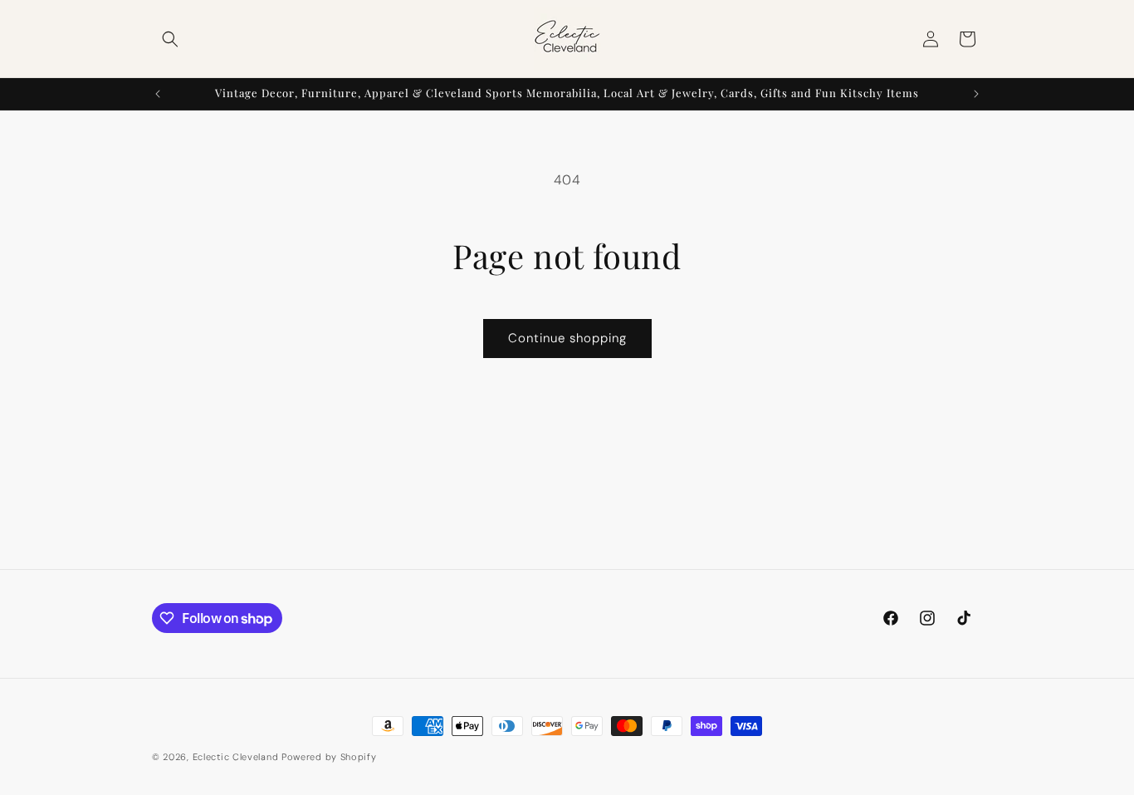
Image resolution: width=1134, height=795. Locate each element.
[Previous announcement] (157, 94)
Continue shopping (567, 338)
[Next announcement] (976, 94)
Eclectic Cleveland (236, 757)
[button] (170, 39)
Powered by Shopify (329, 757)
